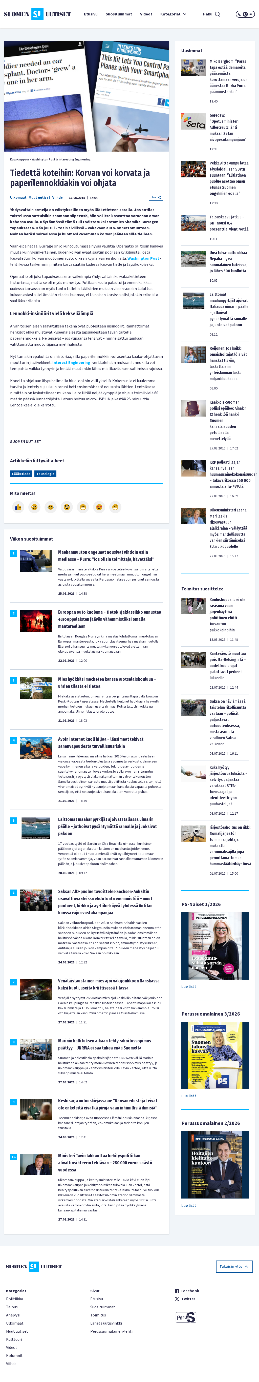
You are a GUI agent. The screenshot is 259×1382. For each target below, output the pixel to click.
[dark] (239, 14)
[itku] (51, 507)
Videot (146, 14)
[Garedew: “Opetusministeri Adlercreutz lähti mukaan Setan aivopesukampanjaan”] (193, 132)
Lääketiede (21, 474)
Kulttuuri (14, 1339)
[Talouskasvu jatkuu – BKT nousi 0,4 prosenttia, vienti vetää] (193, 227)
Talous (12, 1307)
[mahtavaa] (83, 507)
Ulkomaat (18, 197)
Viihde (57, 197)
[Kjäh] (115, 507)
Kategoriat (170, 14)
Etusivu (91, 14)
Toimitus (98, 1315)
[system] (245, 14)
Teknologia (45, 474)
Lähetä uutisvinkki (106, 1323)
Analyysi (13, 1315)
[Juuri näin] (18, 507)
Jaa (153, 197)
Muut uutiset (39, 197)
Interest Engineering (71, 362)
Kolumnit (14, 1355)
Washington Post (143, 258)
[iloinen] (34, 507)
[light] (250, 14)
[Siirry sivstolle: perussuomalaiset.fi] (214, 1317)
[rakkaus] (99, 507)
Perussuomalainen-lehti (111, 1331)
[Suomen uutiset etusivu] (25, 14)
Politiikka (14, 1299)
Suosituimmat (119, 14)
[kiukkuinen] (67, 507)
